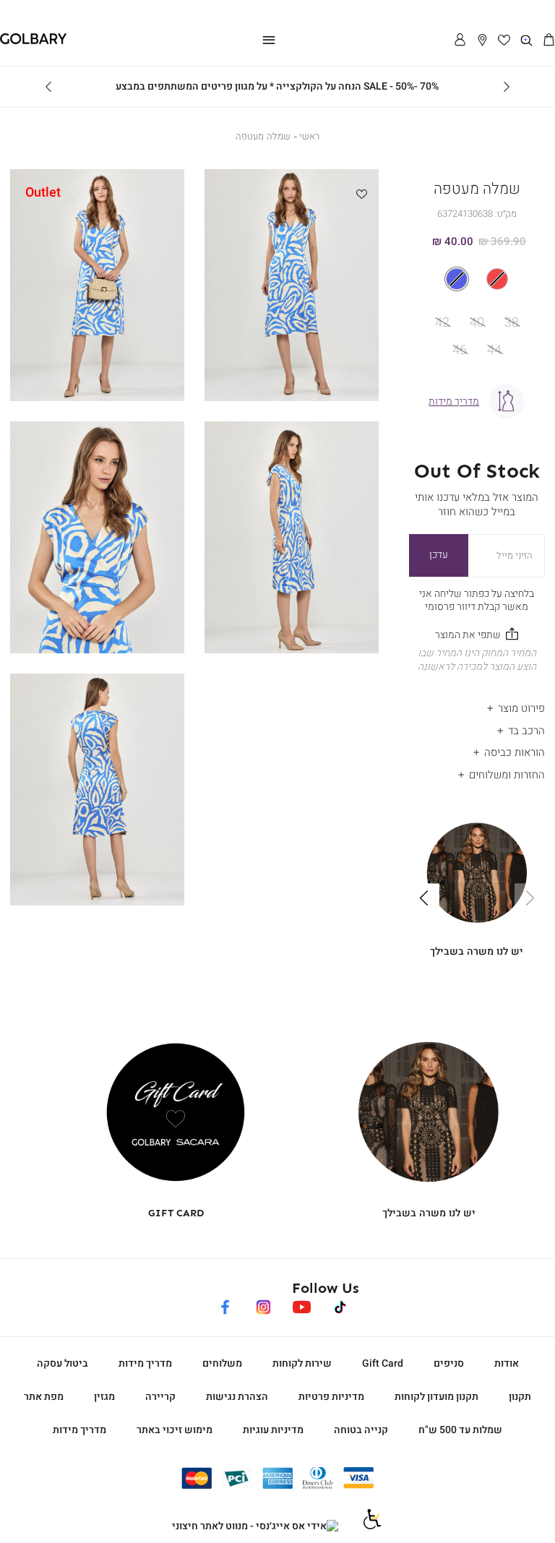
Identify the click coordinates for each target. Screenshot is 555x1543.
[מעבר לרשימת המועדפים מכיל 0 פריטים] (505, 41)
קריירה (160, 1396)
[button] (549, 41)
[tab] (477, 705)
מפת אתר (44, 1396)
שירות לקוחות (302, 1363)
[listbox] (476, 279)
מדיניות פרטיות (331, 1396)
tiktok (341, 1305)
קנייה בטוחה (361, 1429)
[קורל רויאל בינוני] (477, 279)
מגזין (104, 1396)
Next (48, 87)
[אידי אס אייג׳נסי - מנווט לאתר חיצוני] (255, 1526)
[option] (497, 279)
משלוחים (222, 1363)
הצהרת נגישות (237, 1396)
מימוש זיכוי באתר (174, 1429)
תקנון (520, 1396)
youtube (302, 1305)
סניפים (449, 1363)
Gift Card (382, 1363)
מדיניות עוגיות (273, 1429)
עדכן (438, 554)
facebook (225, 1305)
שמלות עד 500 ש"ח (460, 1429)
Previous (506, 87)
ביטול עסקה (62, 1363)
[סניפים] (482, 41)
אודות (506, 1363)
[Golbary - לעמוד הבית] (33, 41)
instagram (263, 1305)
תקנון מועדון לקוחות (436, 1396)
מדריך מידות (145, 1363)
